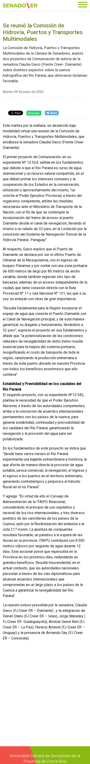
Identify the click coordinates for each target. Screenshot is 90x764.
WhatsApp (33, 113)
